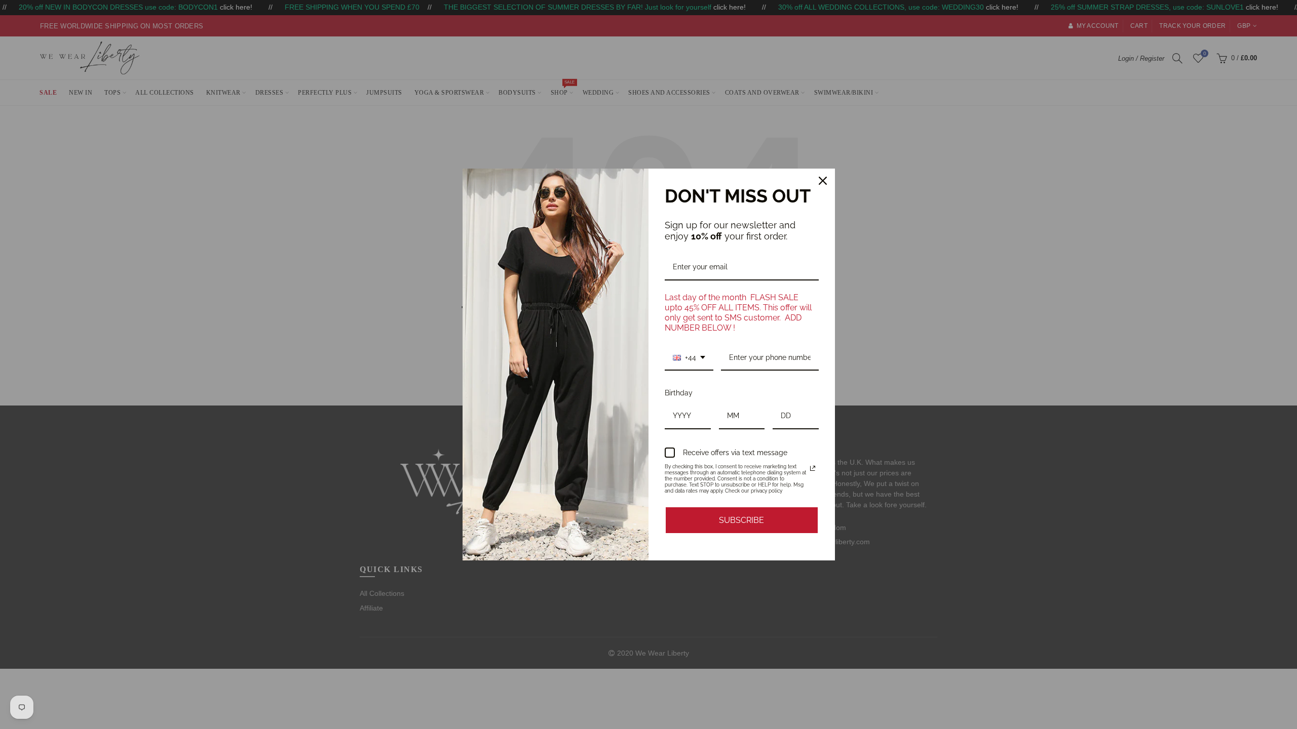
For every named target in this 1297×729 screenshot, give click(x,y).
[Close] (823, 181)
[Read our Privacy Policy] (813, 468)
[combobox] (689, 358)
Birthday (679, 393)
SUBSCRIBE (741, 520)
